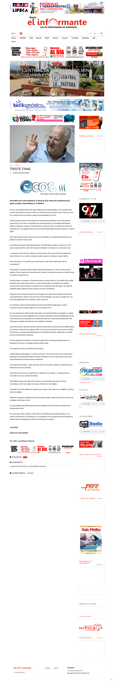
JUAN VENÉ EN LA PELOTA (89, 454)
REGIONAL (23, 38)
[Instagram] (90, 33)
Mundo (47, 38)
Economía (65, 38)
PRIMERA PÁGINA (86, 136)
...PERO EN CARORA (87, 498)
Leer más (57, 86)
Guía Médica (85, 38)
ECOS (17, 165)
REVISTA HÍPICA (85, 638)
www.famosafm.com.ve (84, 382)
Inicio (14, 38)
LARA (31, 38)
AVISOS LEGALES (86, 232)
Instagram (47, 668)
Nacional (38, 38)
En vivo (14, 41)
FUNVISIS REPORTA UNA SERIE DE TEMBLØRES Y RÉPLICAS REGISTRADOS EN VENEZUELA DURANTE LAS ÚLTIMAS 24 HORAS (57, 73)
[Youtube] (94, 33)
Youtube (56, 668)
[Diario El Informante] (21, 34)
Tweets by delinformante (85, 616)
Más (94, 38)
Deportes (55, 38)
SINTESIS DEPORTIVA (88, 334)
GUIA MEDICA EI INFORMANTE (85, 562)
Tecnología (74, 38)
